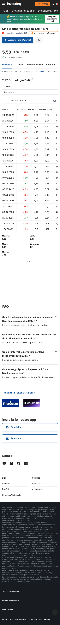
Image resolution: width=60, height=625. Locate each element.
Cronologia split (53, 71)
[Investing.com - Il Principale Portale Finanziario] (16, 4)
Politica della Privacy (10, 600)
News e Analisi (35, 64)
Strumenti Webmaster (12, 495)
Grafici (19, 64)
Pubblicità (36, 483)
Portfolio (6, 489)
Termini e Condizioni (10, 591)
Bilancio (50, 64)
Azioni (6, 11)
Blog (4, 478)
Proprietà (28, 71)
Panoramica (7, 71)
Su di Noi (36, 478)
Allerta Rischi (7, 609)
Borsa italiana (44, 11)
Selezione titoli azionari (23, 11)
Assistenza (37, 489)
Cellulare (6, 483)
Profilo (18, 71)
